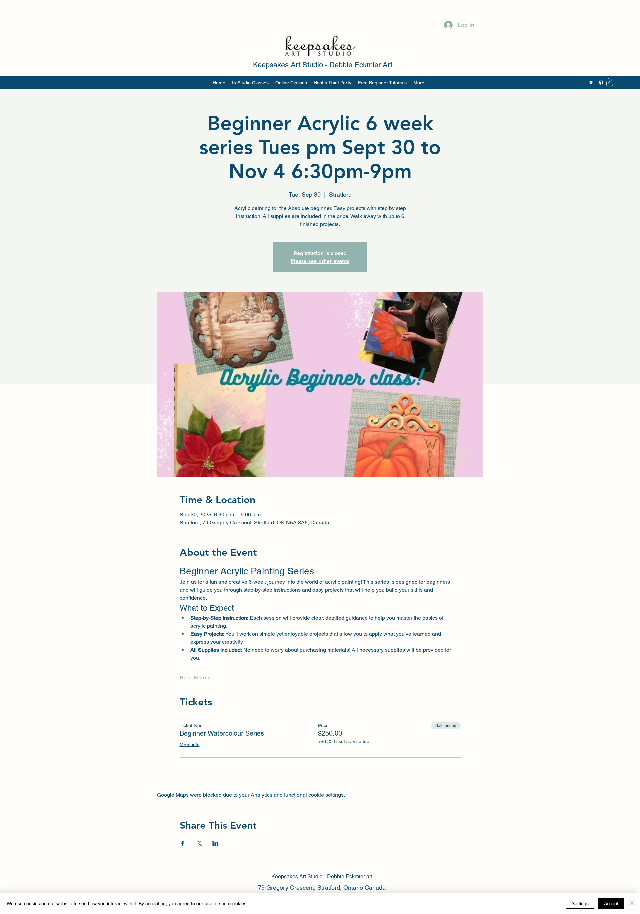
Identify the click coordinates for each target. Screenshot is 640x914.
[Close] (632, 903)
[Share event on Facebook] (183, 843)
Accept (611, 903)
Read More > (195, 677)
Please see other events (320, 261)
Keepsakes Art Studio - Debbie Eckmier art (321, 876)
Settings (580, 903)
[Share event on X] (199, 843)
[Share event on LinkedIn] (215, 843)
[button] (609, 82)
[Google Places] (591, 83)
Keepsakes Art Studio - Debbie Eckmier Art (322, 65)
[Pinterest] (601, 83)
